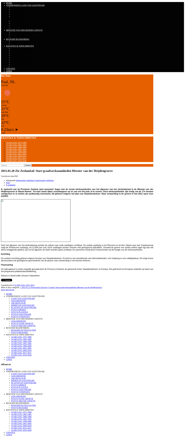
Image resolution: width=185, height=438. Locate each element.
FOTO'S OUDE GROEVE (22, 35)
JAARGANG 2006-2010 (21, 62)
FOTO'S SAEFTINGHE (21, 26)
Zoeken (28, 165)
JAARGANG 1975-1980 (21, 48)
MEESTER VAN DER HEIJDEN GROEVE (24, 30)
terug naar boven (7, 290)
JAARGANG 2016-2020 (21, 66)
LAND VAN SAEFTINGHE (23, 8)
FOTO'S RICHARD (19, 44)
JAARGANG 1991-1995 (21, 55)
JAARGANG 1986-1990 (21, 53)
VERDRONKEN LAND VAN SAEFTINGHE (25, 5)
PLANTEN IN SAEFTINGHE (17, 18)
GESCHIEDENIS (18, 10)
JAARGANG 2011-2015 (21, 64)
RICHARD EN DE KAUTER (23, 41)
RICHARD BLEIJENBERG (17, 39)
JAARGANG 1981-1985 (21, 50)
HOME (9, 3)
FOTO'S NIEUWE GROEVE (23, 37)
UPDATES (10, 69)
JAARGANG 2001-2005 (21, 60)
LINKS (9, 71)
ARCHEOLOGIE (18, 12)
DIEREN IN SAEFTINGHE (22, 14)
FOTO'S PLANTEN (19, 23)
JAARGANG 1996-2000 (21, 57)
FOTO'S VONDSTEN (20, 28)
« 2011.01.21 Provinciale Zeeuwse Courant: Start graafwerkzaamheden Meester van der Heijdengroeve (61, 287)
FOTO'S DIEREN (18, 21)
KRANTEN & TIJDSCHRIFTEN (20, 46)
